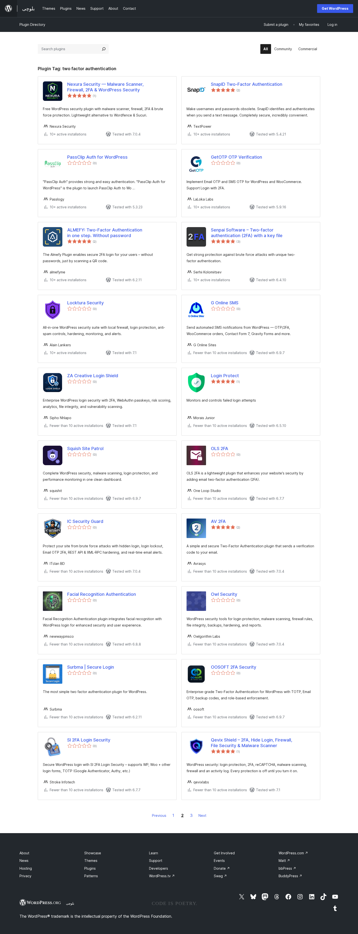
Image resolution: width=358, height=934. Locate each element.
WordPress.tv (162, 876)
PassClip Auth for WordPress (97, 157)
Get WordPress (335, 8)
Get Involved (224, 853)
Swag (220, 876)
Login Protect (225, 375)
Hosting (25, 868)
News (23, 860)
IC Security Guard (85, 521)
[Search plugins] (104, 49)
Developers (158, 868)
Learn (153, 853)
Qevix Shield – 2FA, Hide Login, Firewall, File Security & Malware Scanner (251, 742)
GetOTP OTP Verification (236, 157)
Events (219, 860)
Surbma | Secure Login (90, 667)
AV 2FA (218, 521)
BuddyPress (290, 876)
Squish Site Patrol (85, 448)
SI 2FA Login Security (88, 739)
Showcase (92, 853)
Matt (284, 860)
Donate (222, 868)
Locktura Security (85, 302)
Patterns (91, 876)
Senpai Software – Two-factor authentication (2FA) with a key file (247, 232)
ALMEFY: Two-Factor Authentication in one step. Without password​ (104, 232)
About (24, 853)
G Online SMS (224, 302)
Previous (159, 815)
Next (202, 815)
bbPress (287, 868)
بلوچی (70, 903)
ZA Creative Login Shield (92, 375)
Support (155, 860)
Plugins (90, 868)
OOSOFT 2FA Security (233, 667)
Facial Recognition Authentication (101, 594)
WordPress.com (293, 853)
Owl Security (224, 594)
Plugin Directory (32, 24)
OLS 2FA (219, 448)
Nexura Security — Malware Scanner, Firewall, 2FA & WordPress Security (105, 87)
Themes (90, 860)
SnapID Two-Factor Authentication (246, 84)
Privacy (25, 876)
